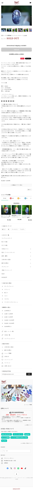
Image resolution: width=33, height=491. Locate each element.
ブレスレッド (5, 266)
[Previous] (2, 16)
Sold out (16, 49)
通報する (29, 189)
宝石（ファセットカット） (8, 252)
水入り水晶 (4, 245)
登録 (29, 374)
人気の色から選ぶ (6, 259)
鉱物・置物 (4, 256)
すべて (4, 198)
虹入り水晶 (4, 241)
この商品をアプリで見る (16, 185)
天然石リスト (5, 249)
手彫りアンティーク (7, 270)
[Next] (31, 16)
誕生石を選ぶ (5, 263)
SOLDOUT (4, 277)
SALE (3, 273)
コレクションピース (7, 238)
